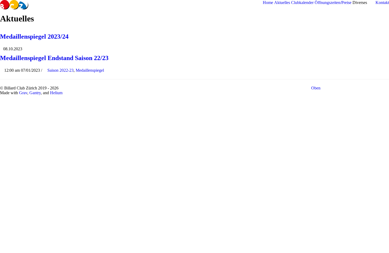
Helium (56, 93)
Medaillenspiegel (90, 70)
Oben (316, 88)
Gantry (35, 93)
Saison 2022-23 (60, 70)
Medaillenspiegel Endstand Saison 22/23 (54, 58)
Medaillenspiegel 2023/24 (34, 36)
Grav (23, 93)
